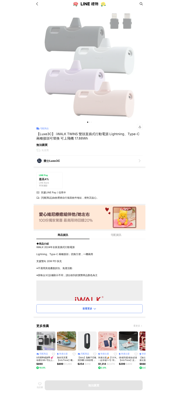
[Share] (140, 127)
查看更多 (87, 308)
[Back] (37, 3)
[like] (53, 354)
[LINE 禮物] (89, 4)
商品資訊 (63, 234)
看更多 (136, 325)
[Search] (141, 3)
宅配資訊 (116, 234)
